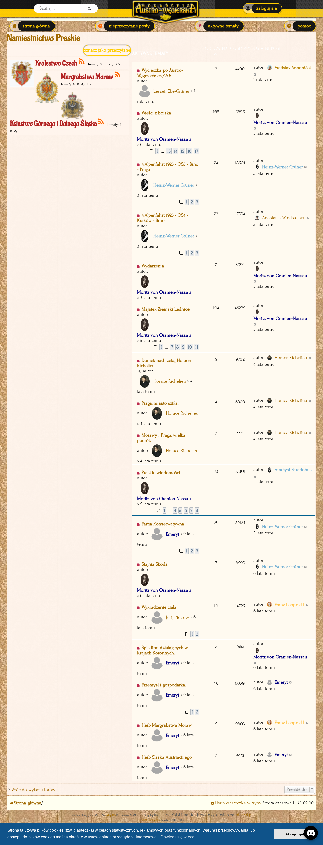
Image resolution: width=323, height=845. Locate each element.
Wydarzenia (153, 266)
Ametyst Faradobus (293, 470)
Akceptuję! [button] (294, 834)
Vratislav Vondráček (293, 67)
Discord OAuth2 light (149, 819)
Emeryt (172, 534)
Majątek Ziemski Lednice (166, 309)
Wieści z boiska (156, 113)
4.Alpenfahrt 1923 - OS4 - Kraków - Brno (162, 218)
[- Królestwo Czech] (82, 61)
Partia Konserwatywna (163, 524)
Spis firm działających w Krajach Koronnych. (162, 650)
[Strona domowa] (165, 8)
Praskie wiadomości (161, 472)
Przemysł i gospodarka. (164, 685)
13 (169, 151)
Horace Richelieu (169, 381)
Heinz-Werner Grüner (173, 185)
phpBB (111, 815)
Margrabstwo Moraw (87, 76)
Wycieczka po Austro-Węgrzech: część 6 (160, 73)
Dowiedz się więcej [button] (177, 837)
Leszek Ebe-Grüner (171, 91)
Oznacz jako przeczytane (107, 50)
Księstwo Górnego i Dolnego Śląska (53, 123)
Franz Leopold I (289, 604)
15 (182, 151)
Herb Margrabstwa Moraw (167, 725)
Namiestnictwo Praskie (43, 38)
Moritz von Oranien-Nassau (164, 139)
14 (175, 151)
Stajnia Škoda (155, 564)
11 (196, 347)
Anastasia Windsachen (284, 217)
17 (196, 151)
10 (190, 347)
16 (189, 151)
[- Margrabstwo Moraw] (117, 75)
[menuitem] (262, 8)
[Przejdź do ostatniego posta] (255, 74)
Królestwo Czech (56, 63)
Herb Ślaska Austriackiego (167, 757)
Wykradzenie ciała (159, 607)
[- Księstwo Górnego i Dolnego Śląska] (101, 122)
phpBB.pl (244, 814)
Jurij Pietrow (177, 617)
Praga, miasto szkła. (160, 403)
